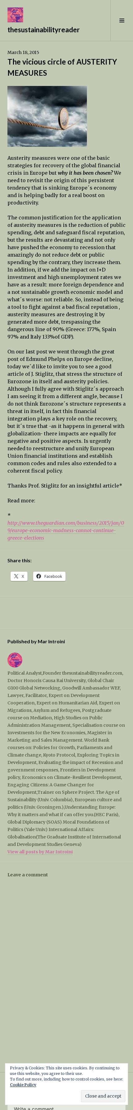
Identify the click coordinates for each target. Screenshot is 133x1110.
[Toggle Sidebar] (121, 20)
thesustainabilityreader (43, 29)
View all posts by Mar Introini (40, 852)
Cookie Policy (23, 1084)
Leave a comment (27, 875)
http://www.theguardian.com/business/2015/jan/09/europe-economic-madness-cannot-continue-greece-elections (65, 530)
